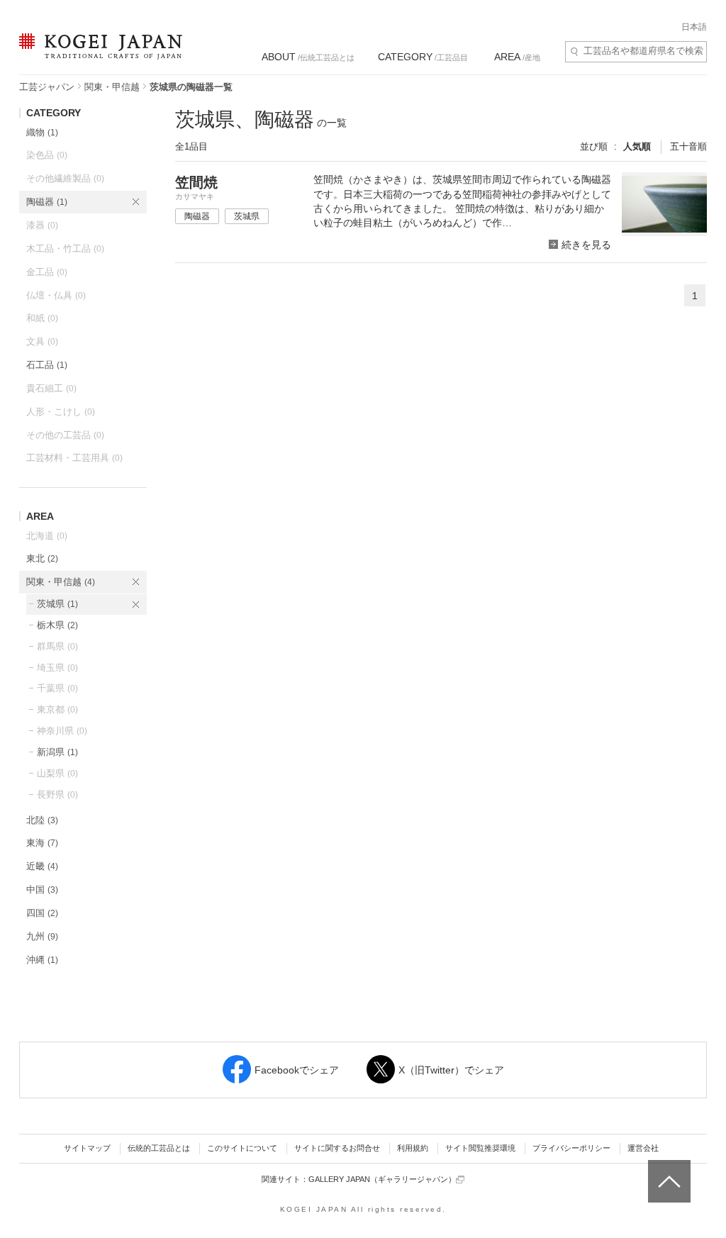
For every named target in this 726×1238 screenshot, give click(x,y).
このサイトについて (242, 1148)
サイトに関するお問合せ (337, 1148)
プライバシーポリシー (571, 1148)
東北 (42, 558)
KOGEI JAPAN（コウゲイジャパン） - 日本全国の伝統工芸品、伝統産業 (98, 55)
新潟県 (57, 752)
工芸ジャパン (46, 87)
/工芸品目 (423, 56)
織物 (42, 132)
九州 (42, 936)
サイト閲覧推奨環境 (480, 1148)
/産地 (517, 56)
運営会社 (643, 1148)
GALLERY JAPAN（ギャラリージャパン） (382, 1179)
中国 (42, 889)
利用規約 (412, 1148)
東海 (42, 842)
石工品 (46, 364)
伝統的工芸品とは (159, 1148)
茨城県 (57, 603)
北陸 (42, 820)
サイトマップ (87, 1148)
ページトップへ (667, 1171)
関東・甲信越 (112, 87)
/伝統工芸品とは (308, 56)
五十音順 (688, 146)
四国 (42, 913)
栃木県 (57, 625)
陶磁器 (46, 201)
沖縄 (42, 959)
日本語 (694, 27)
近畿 (42, 866)
